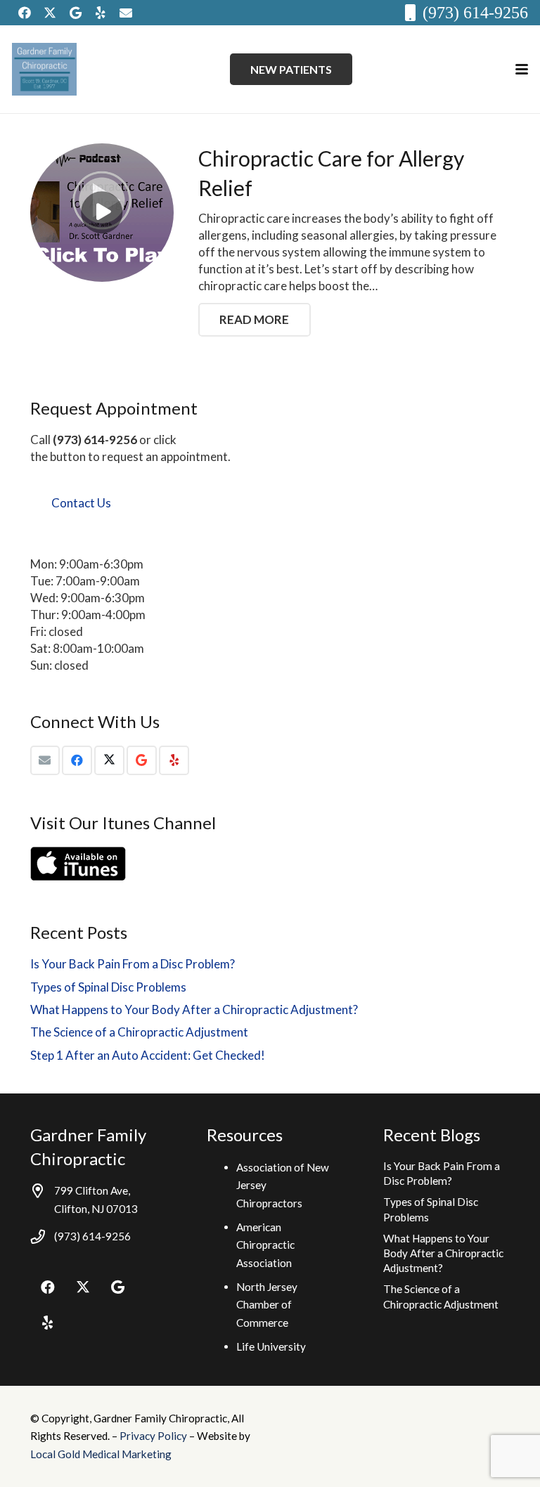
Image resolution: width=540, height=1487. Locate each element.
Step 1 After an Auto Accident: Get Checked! (147, 1055)
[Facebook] (24, 12)
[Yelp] (100, 12)
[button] (521, 69)
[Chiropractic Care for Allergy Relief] (102, 213)
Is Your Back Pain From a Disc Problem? (132, 963)
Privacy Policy (154, 1435)
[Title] (126, 12)
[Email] (45, 761)
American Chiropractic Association (265, 1245)
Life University (271, 1346)
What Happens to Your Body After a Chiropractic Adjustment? (194, 1009)
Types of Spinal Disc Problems (108, 987)
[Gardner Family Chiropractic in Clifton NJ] (44, 69)
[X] (50, 12)
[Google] (75, 12)
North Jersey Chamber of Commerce (266, 1304)
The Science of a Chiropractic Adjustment (139, 1032)
